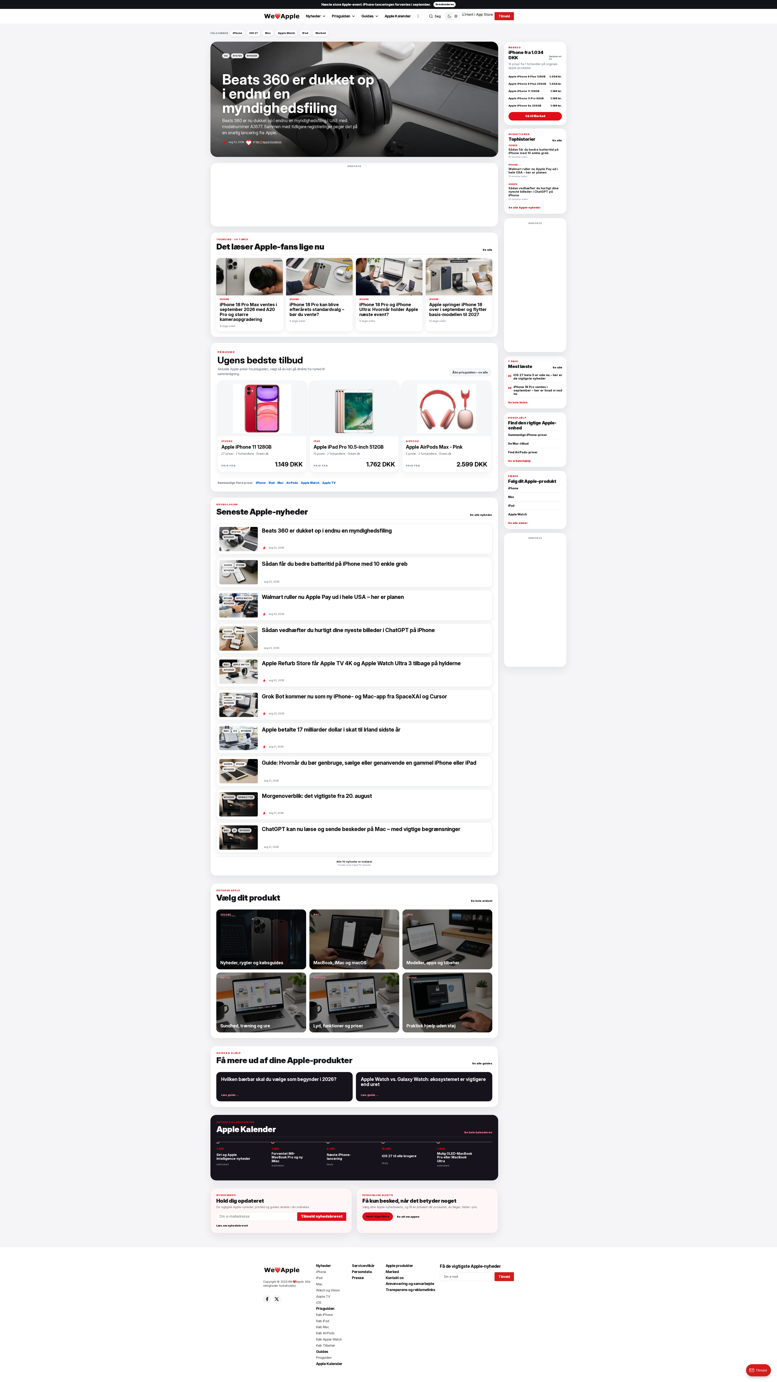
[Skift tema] (452, 16)
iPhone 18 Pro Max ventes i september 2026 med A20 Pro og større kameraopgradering (248, 312)
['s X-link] (277, 1299)
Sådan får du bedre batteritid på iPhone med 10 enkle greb (335, 564)
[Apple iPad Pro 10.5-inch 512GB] (354, 408)
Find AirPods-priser (523, 452)
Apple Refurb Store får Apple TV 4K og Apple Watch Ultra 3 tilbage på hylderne (361, 663)
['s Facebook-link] (267, 1299)
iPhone (237, 33)
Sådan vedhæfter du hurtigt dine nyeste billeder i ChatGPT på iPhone (348, 630)
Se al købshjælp (519, 460)
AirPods (292, 482)
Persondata (362, 1272)
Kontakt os (395, 1278)
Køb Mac (322, 1327)
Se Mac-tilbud (518, 443)
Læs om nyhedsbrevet (232, 1225)
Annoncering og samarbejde (410, 1284)
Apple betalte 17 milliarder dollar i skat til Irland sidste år (331, 730)
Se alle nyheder (481, 514)
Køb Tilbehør (325, 1345)
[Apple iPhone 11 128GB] (262, 408)
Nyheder (313, 16)
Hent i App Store (377, 1216)
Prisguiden (341, 16)
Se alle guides (482, 1063)
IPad (319, 1278)
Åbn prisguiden (463, 372)
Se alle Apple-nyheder (524, 207)
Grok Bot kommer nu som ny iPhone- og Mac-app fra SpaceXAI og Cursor (354, 697)
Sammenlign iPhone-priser (527, 435)
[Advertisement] (354, 195)
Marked (320, 33)
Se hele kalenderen (478, 1132)
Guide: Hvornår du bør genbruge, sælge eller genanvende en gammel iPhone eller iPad (369, 763)
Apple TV (329, 482)
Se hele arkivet (481, 900)
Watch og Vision (328, 1290)
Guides (367, 16)
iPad (305, 33)
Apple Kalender (398, 16)
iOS (318, 1303)
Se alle (487, 249)
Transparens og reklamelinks (410, 1290)
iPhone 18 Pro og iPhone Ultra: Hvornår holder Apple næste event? (388, 309)
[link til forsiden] (281, 16)
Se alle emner (518, 522)
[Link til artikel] (354, 99)
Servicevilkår (363, 1266)
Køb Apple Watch (329, 1339)
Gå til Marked (535, 116)
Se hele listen (518, 402)
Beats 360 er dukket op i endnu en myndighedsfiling (327, 531)
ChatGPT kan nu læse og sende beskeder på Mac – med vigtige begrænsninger (361, 829)
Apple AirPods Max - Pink (434, 447)
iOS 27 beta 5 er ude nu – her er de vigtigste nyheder (537, 376)
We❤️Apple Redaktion (269, 142)
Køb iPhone (324, 1315)
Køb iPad (322, 1321)
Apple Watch (286, 33)
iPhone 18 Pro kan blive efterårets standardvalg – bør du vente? (317, 309)
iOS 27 (253, 33)
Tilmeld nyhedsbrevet (322, 1216)
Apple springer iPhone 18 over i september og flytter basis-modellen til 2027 (458, 309)
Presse (358, 1278)
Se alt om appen (408, 1216)
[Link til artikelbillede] (238, 738)
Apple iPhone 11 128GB (246, 447)
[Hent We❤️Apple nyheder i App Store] (477, 16)
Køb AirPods (325, 1333)
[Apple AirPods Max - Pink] (446, 408)
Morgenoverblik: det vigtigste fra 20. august (317, 796)
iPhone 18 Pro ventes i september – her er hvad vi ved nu (538, 390)
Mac (268, 33)
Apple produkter (399, 1266)
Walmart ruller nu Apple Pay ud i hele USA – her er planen (333, 597)
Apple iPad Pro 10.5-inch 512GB (349, 447)
